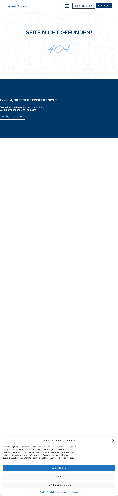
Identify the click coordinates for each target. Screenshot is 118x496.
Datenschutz (61, 492)
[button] (113, 440)
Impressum (73, 492)
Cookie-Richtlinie (47, 492)
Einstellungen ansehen (59, 485)
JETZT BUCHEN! (83, 5)
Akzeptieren (59, 468)
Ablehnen (59, 476)
